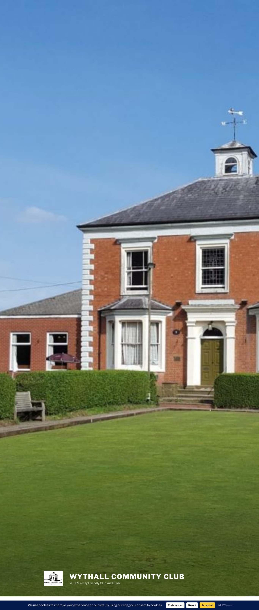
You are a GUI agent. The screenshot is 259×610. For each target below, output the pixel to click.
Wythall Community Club (127, 576)
